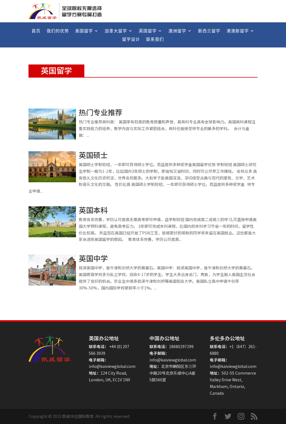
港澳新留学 (238, 31)
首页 (36, 31)
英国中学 (93, 258)
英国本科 (93, 210)
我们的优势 (58, 31)
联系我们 (155, 39)
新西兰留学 (209, 31)
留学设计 (131, 39)
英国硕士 (93, 155)
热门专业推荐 (100, 112)
